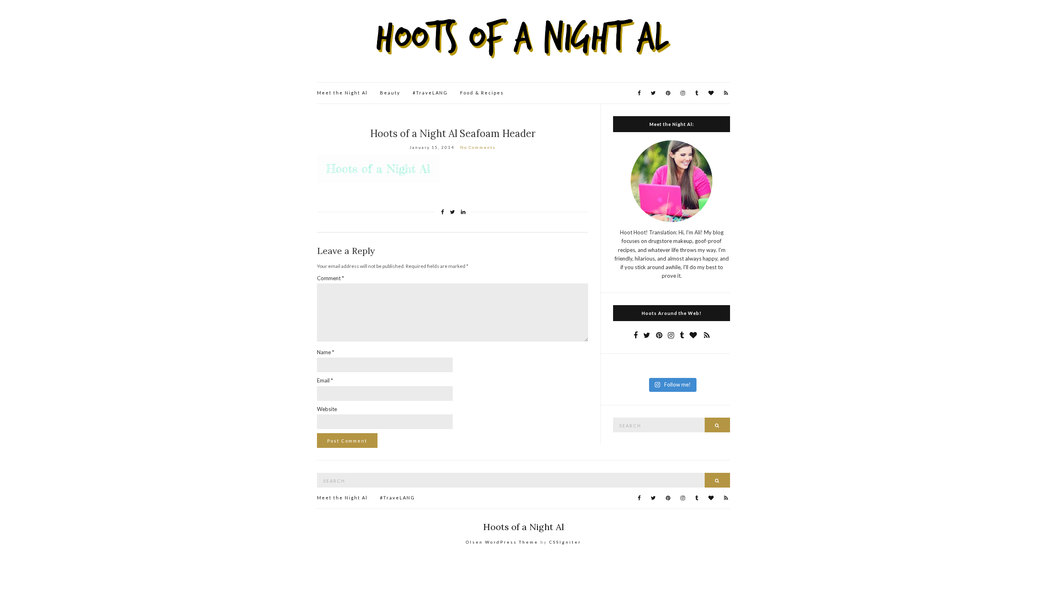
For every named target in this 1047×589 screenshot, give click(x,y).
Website (327, 409)
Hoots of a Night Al (523, 527)
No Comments (478, 147)
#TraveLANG (430, 92)
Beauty (390, 92)
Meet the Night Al (342, 92)
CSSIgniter (565, 542)
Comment (330, 278)
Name (325, 352)
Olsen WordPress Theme (502, 542)
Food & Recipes (482, 92)
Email (325, 380)
